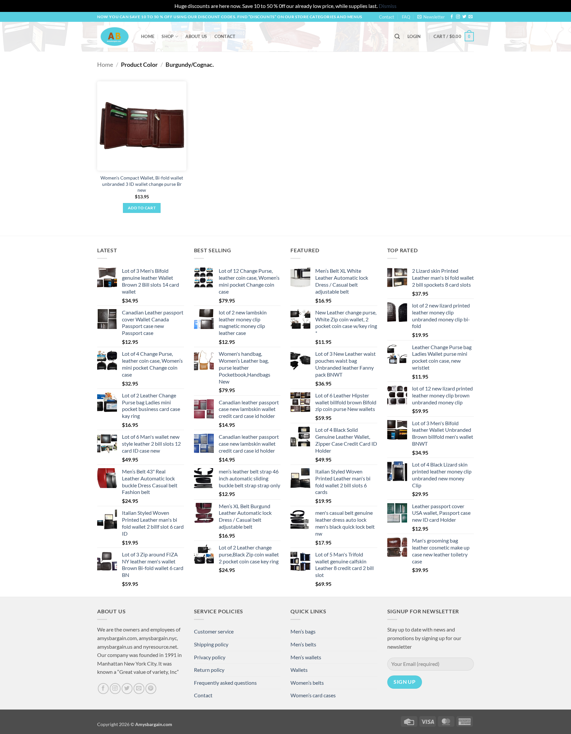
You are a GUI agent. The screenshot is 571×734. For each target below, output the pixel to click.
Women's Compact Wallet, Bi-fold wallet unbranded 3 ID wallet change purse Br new (141, 184)
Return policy (209, 670)
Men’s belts (303, 644)
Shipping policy (211, 644)
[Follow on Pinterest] (150, 688)
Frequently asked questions (225, 682)
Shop (167, 36)
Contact (386, 17)
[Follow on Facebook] (452, 17)
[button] (431, 17)
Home (147, 36)
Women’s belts (307, 682)
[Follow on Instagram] (458, 17)
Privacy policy (209, 657)
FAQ (406, 17)
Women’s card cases (313, 695)
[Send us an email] (471, 17)
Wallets (299, 670)
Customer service (214, 631)
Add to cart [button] (142, 208)
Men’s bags (303, 631)
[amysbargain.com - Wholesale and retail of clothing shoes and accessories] (114, 36)
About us (196, 36)
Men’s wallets (305, 657)
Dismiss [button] (388, 6)
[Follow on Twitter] (464, 17)
